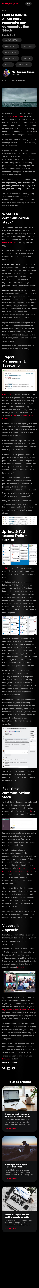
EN (28, 4)
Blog (7, 11)
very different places (15, 116)
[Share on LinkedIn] (8, 1068)
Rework (14, 416)
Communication (12, 40)
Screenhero (6, 1059)
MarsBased (10, 4)
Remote (27, 58)
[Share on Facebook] (13, 1068)
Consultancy (10, 52)
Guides (8, 65)
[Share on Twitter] (3, 1068)
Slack (31, 811)
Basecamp (6, 394)
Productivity (10, 46)
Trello (4, 568)
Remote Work (10, 58)
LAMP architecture (9, 242)
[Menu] (35, 3)
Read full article (10, 1128)
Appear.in (21, 967)
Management (23, 65)
